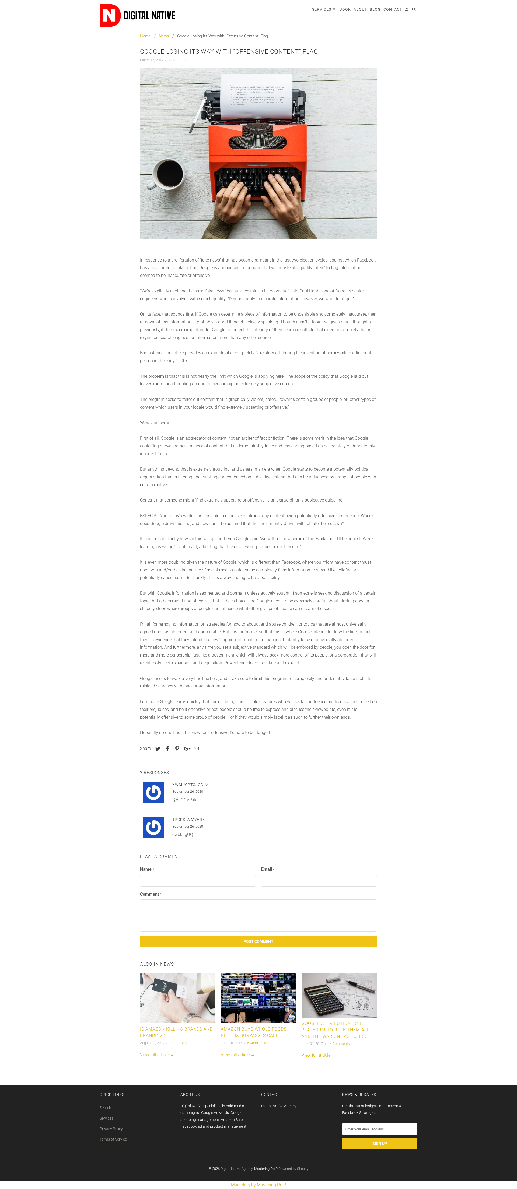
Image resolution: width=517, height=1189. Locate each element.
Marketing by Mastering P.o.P (258, 1184)
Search (105, 1108)
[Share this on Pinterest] (176, 748)
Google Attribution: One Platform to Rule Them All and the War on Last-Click (335, 1030)
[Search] (414, 10)
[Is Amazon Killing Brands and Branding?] (177, 998)
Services (106, 1118)
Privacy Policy (111, 1129)
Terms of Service (113, 1139)
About (360, 9)
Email (268, 869)
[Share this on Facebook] (166, 748)
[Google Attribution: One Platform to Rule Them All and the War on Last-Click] (339, 995)
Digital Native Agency (237, 1169)
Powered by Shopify (293, 1169)
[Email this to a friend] (195, 748)
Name (147, 869)
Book (345, 9)
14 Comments (339, 1044)
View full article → (157, 1054)
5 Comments (257, 1043)
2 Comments (178, 60)
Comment (151, 894)
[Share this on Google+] (185, 748)
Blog (375, 9)
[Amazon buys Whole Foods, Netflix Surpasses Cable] (258, 998)
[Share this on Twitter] (157, 748)
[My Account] (407, 10)
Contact (392, 9)
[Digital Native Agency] (137, 15)
